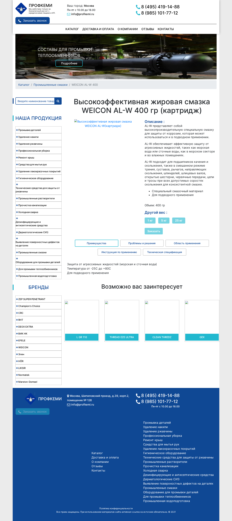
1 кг (150, 220)
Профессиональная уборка (162, 435)
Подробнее (69, 63)
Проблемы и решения (142, 243)
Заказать (153, 231)
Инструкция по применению (119, 252)
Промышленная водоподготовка (166, 501)
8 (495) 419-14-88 (160, 6)
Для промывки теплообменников (167, 496)
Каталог (72, 29)
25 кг (178, 220)
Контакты (166, 29)
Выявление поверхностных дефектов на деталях (178, 483)
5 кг (164, 220)
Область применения (187, 243)
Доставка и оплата (98, 29)
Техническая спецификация (164, 252)
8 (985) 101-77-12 (159, 13)
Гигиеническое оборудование (164, 453)
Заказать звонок (35, 20)
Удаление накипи (155, 427)
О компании (128, 29)
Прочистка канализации (160, 466)
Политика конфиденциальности (116, 508)
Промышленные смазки (51, 84)
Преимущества (96, 243)
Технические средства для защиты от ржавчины (178, 457)
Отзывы (147, 29)
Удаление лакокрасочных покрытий (169, 448)
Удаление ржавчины (157, 431)
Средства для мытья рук (161, 444)
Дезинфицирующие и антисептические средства (178, 475)
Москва (89, 5)
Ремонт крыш (153, 440)
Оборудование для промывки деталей (170, 492)
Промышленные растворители (165, 462)
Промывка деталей (157, 422)
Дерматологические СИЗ (161, 479)
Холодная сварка (155, 470)
